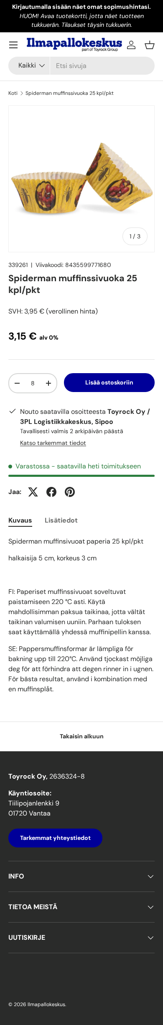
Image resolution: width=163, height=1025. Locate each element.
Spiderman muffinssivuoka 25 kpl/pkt (69, 93)
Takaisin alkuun (82, 736)
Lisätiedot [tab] (61, 520)
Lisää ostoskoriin (109, 382)
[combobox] (81, 66)
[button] (149, 45)
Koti (13, 93)
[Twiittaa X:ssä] (33, 492)
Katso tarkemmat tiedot (53, 443)
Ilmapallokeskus (46, 1004)
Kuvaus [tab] (20, 520)
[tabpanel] (81, 615)
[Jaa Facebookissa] (51, 492)
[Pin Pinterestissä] (70, 492)
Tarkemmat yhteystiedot (55, 838)
